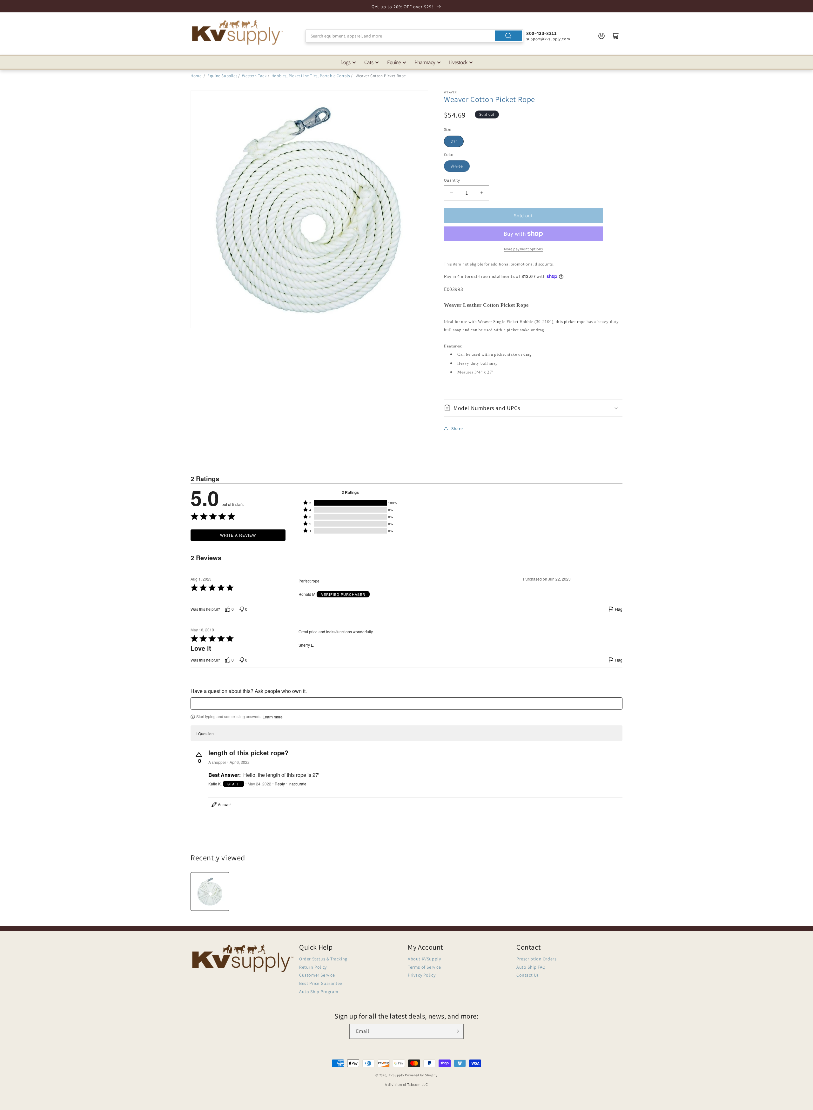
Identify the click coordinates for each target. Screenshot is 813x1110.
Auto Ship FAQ (531, 967)
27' (454, 141)
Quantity (452, 180)
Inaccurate (297, 783)
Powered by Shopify (421, 1075)
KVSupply (396, 1075)
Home (196, 75)
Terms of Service (424, 967)
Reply (280, 783)
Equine (393, 62)
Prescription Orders (536, 959)
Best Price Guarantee (320, 983)
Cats (368, 62)
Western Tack (254, 75)
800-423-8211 (541, 33)
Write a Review (238, 535)
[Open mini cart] (615, 36)
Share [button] (457, 428)
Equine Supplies (222, 75)
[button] (533, 408)
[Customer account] (601, 36)
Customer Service (317, 975)
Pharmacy (424, 62)
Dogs (345, 62)
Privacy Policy (421, 975)
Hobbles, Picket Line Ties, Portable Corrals (311, 75)
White (457, 166)
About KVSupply (424, 959)
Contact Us (527, 975)
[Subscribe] (456, 1031)
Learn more (273, 717)
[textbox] (406, 704)
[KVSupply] (238, 32)
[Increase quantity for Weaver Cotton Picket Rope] (481, 192)
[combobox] (414, 36)
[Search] (508, 35)
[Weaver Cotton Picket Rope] (210, 891)
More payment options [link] (523, 248)
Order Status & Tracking (323, 959)
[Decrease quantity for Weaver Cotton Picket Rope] (451, 192)
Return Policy (313, 967)
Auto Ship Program (318, 991)
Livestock (458, 62)
